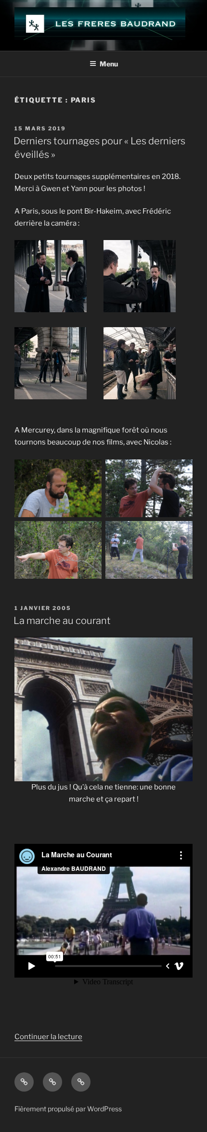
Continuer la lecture (48, 1036)
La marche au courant (62, 620)
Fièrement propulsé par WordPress (68, 1109)
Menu (109, 64)
